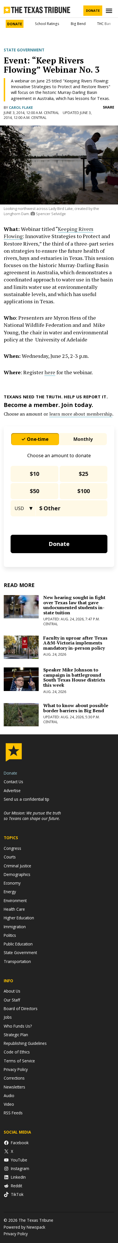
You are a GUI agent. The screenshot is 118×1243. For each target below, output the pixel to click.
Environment (15, 900)
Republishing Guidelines (25, 1043)
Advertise (12, 790)
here (49, 372)
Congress (12, 848)
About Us (12, 991)
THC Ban (104, 23)
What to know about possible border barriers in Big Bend (75, 708)
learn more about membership (80, 414)
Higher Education (19, 917)
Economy (12, 883)
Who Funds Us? (18, 1026)
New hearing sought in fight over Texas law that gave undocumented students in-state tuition (74, 605)
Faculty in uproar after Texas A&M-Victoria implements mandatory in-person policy (75, 643)
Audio (9, 1095)
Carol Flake (21, 107)
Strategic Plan (16, 1034)
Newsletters (14, 1087)
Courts (10, 857)
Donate (93, 10)
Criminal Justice (17, 865)
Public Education (18, 944)
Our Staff (12, 1000)
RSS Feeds (13, 1112)
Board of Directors (21, 1008)
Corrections (14, 1078)
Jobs (8, 1017)
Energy (10, 891)
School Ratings (47, 23)
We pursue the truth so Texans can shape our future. (32, 815)
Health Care (14, 909)
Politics (10, 935)
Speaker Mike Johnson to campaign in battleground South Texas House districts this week (74, 677)
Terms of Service (19, 1061)
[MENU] (110, 11)
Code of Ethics (17, 1052)
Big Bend (78, 23)
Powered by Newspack (24, 1227)
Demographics (17, 874)
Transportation (17, 961)
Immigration (15, 926)
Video (9, 1104)
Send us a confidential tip (26, 799)
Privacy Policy (16, 1069)
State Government (24, 50)
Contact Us (13, 781)
